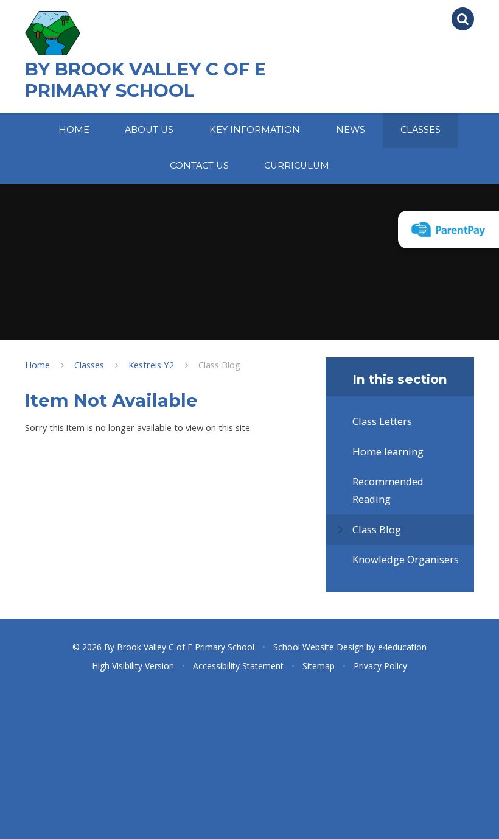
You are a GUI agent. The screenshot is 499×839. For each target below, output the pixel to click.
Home (37, 365)
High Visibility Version (133, 666)
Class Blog (219, 365)
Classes (89, 365)
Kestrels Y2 (151, 365)
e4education (402, 647)
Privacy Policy (380, 666)
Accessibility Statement (238, 666)
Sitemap (318, 666)
